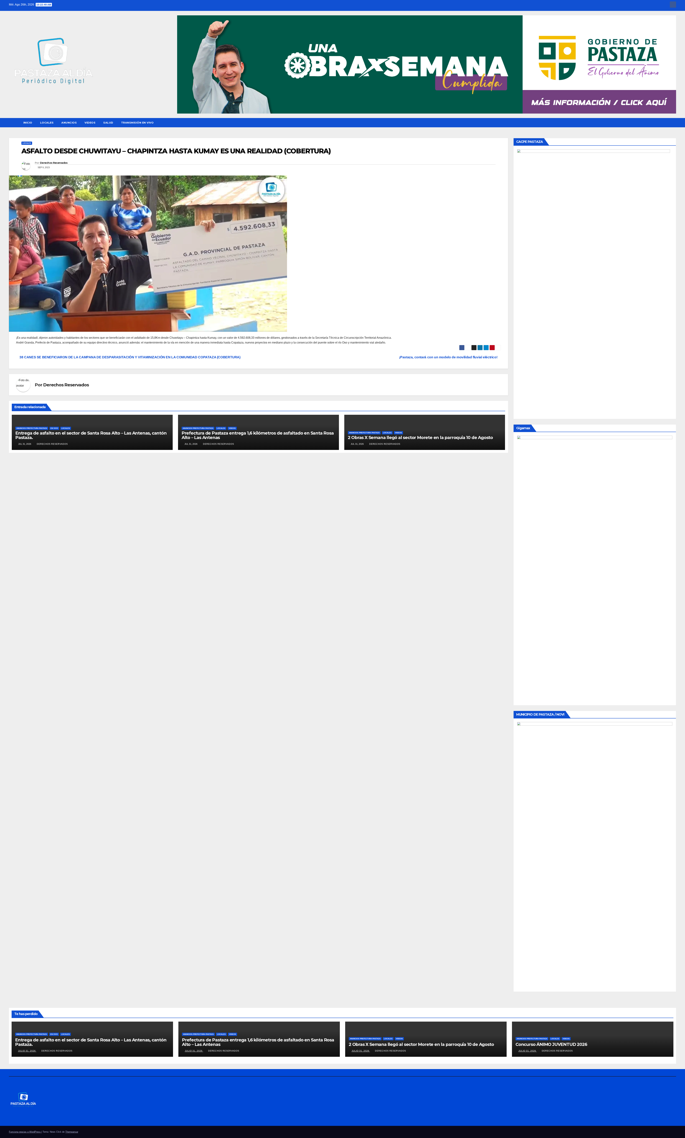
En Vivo (54, 428)
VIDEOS (90, 122)
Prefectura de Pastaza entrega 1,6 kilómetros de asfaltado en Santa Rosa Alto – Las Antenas (258, 435)
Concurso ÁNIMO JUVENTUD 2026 (551, 1044)
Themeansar (71, 1132)
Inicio (27, 122)
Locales (47, 122)
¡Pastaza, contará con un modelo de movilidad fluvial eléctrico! (448, 357)
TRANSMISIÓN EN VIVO (137, 122)
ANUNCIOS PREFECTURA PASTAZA (31, 428)
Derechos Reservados (54, 162)
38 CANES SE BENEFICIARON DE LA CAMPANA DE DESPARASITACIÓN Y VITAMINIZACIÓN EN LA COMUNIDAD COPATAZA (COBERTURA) (129, 357)
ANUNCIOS (69, 122)
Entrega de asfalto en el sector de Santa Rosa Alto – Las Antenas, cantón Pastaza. (91, 435)
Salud (108, 122)
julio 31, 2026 (27, 1051)
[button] (674, 122)
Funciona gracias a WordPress (25, 1132)
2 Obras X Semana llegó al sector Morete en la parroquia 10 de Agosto (420, 437)
